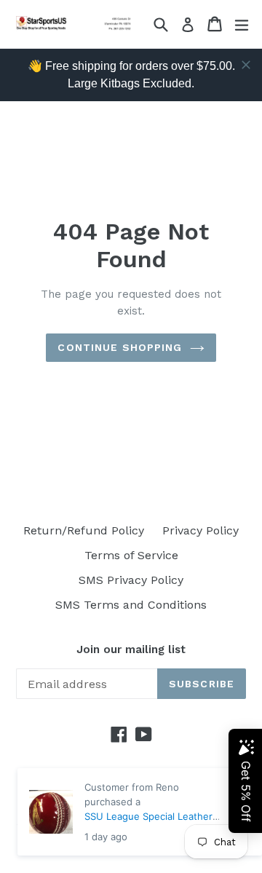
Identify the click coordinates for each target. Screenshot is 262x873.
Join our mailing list (131, 649)
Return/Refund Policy (83, 530)
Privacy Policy (200, 530)
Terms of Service (131, 555)
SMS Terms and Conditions (131, 605)
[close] (246, 65)
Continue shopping (119, 347)
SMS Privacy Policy (131, 580)
